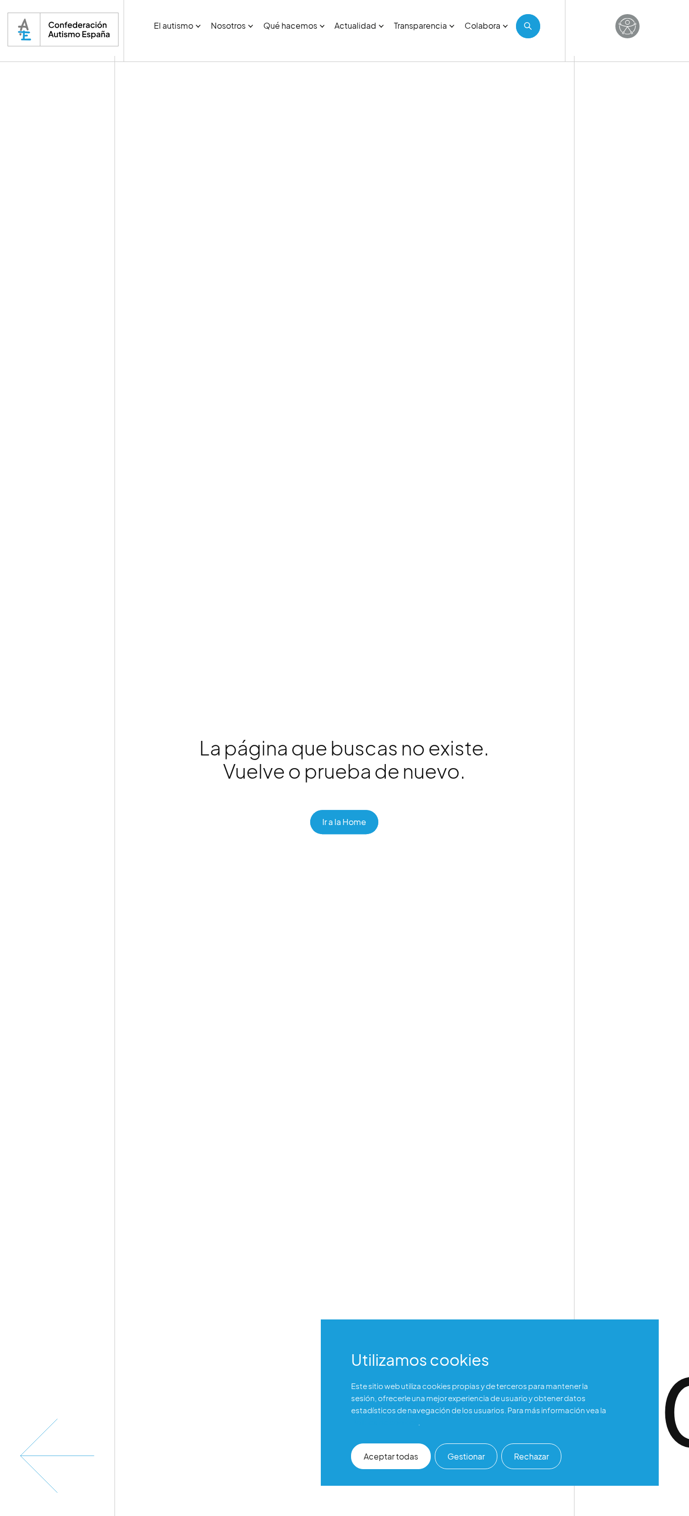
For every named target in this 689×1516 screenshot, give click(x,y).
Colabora (482, 25)
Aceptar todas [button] (391, 1456)
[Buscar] (528, 26)
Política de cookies (384, 1422)
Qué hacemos (290, 25)
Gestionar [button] (466, 1456)
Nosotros (228, 25)
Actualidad (355, 25)
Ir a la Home (344, 821)
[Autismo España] (63, 29)
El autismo (173, 25)
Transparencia (420, 25)
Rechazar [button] (531, 1456)
